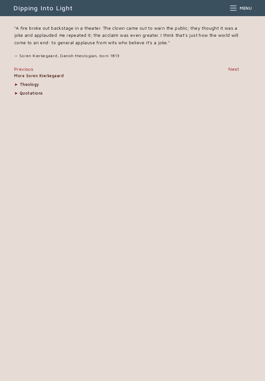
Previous (23, 69)
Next (233, 69)
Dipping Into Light (43, 8)
